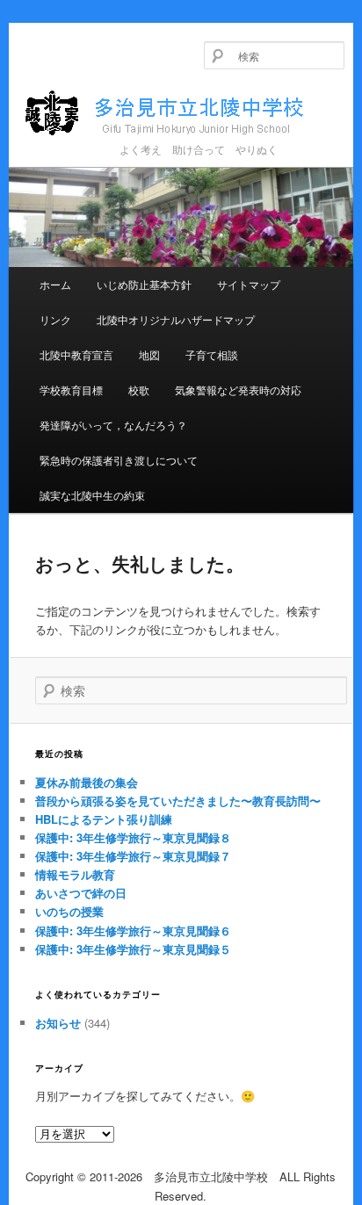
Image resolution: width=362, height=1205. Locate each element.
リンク (55, 319)
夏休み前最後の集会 (86, 782)
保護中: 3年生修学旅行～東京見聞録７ (133, 856)
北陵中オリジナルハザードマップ (176, 319)
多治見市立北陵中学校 (181, 113)
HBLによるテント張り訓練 (103, 819)
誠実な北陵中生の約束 (92, 494)
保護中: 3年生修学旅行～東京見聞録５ (133, 949)
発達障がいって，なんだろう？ (113, 424)
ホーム (55, 284)
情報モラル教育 (75, 874)
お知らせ (58, 1022)
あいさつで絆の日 (81, 892)
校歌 (138, 389)
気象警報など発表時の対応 (238, 389)
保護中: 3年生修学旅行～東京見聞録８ (133, 837)
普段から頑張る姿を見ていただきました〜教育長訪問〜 (178, 800)
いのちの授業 (69, 911)
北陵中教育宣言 (76, 354)
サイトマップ (248, 284)
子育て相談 (211, 354)
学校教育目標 (71, 389)
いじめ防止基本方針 (144, 284)
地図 (149, 354)
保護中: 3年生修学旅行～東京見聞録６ (133, 930)
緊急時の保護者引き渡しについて (119, 459)
